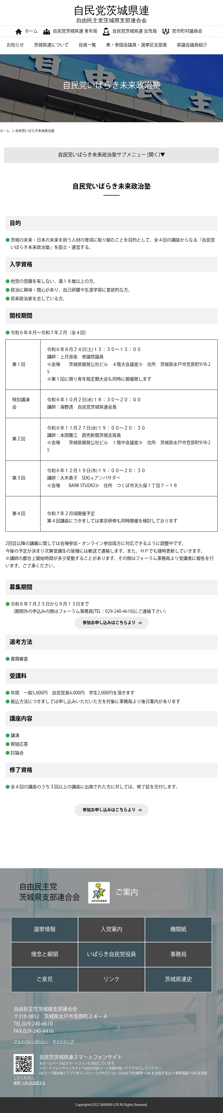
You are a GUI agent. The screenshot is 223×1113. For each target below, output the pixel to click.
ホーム (31, 31)
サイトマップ (63, 1041)
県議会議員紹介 (192, 45)
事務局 (178, 954)
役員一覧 (87, 45)
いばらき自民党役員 (111, 954)
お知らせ (15, 45)
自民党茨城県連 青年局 (75, 31)
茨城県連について (51, 45)
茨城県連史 (178, 979)
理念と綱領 (44, 954)
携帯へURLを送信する (29, 1083)
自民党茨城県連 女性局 (134, 31)
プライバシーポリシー (31, 1041)
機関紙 (178, 929)
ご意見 (44, 979)
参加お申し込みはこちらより (109, 623)
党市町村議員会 (187, 31)
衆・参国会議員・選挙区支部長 (136, 45)
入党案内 (111, 929)
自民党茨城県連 (111, 13)
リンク (111, 979)
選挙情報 (44, 929)
